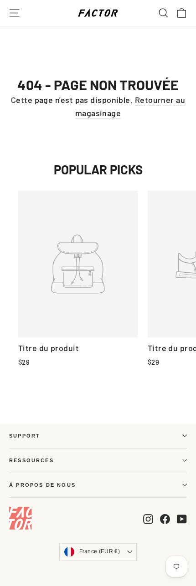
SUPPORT (24, 435)
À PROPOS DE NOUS (42, 485)
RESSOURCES (31, 460)
